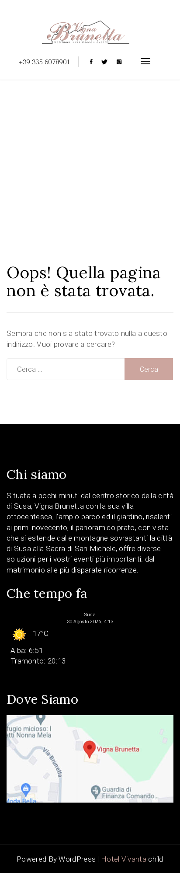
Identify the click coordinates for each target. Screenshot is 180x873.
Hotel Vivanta (123, 859)
